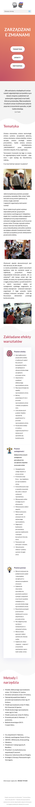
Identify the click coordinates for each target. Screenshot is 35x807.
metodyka (17, 66)
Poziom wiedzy (20, 351)
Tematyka (17, 49)
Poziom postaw (20, 568)
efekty (17, 57)
